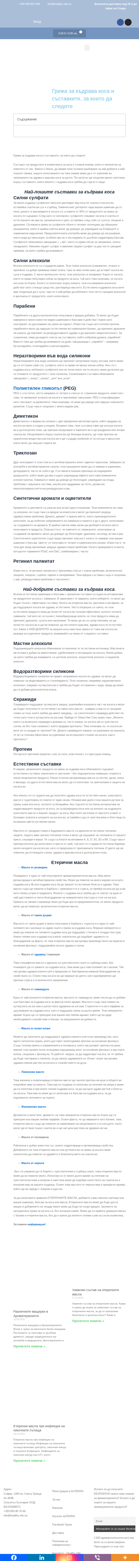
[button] (87, 48)
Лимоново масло (32, 1071)
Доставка (58, 1532)
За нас (56, 1499)
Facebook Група (62, 1524)
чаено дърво (43, 915)
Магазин (57, 1507)
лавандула (41, 989)
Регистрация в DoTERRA (67, 1491)
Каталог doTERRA (63, 1516)
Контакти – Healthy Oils (66, 1553)
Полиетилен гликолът (37, 388)
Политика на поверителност (61, 1543)
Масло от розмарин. (34, 867)
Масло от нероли (32, 1163)
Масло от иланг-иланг (35, 1028)
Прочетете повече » (29, 1346)
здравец (39, 954)
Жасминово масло (33, 1106)
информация (36, 1224)
